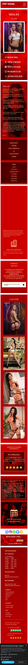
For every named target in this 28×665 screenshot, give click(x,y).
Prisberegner (8, 595)
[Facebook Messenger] (17, 532)
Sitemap (7, 596)
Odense (22, 491)
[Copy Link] (21, 532)
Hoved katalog (14, 519)
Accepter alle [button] (7, 662)
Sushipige (8, 612)
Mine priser (13, 62)
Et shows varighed (9, 605)
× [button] (26, 645)
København (6, 491)
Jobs (7, 598)
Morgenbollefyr (9, 614)
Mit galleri (13, 66)
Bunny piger (8, 616)
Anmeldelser (14, 76)
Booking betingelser (10, 591)
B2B (6, 599)
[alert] (14, 654)
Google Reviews (14, 274)
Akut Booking (9, 580)
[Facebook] (6, 532)
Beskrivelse (14, 71)
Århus (15, 491)
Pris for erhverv (14, 250)
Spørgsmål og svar (10, 593)
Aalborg (8, 492)
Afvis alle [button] (20, 662)
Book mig (12, 57)
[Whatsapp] (14, 532)
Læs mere (9, 652)
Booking (19, 540)
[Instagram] (10, 532)
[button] (14, 659)
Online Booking (10, 572)
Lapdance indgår (9, 607)
